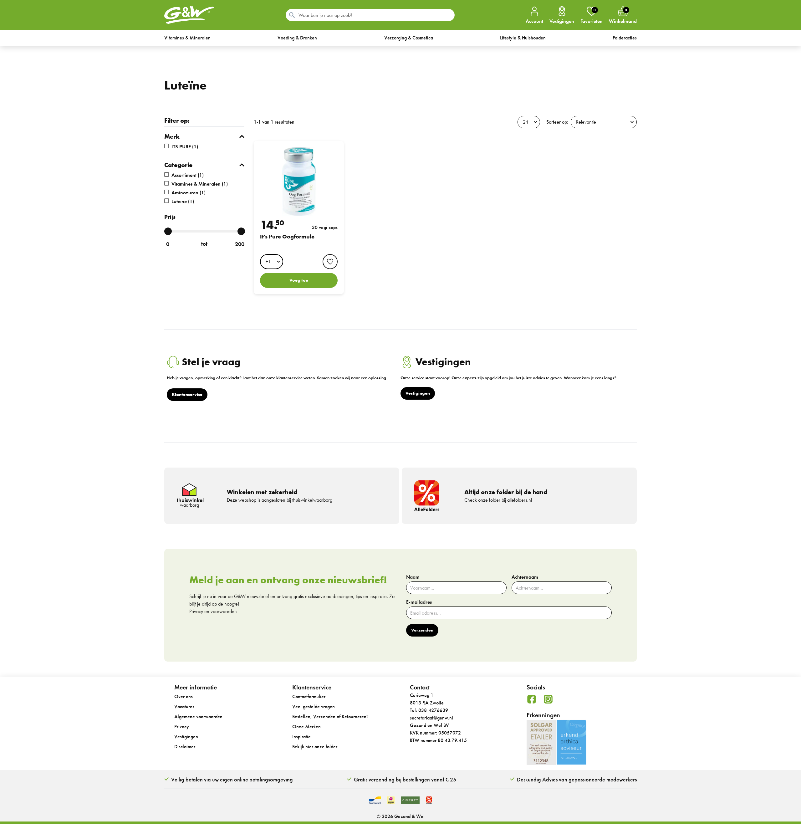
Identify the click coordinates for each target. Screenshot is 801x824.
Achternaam (525, 577)
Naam (413, 577)
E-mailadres (419, 602)
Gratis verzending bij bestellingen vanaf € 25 (405, 779)
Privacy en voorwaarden (213, 611)
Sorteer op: (557, 122)
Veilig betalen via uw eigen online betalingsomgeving (232, 779)
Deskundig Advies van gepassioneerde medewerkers (577, 779)
